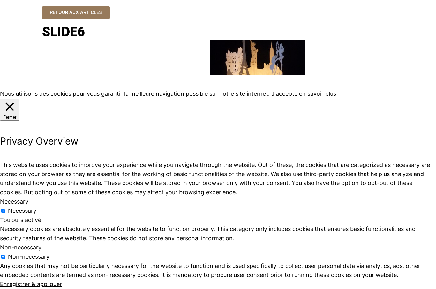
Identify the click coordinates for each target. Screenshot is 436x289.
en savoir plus (317, 93)
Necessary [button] (14, 201)
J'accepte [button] (284, 93)
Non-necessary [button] (20, 247)
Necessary (22, 210)
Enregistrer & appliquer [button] (31, 284)
